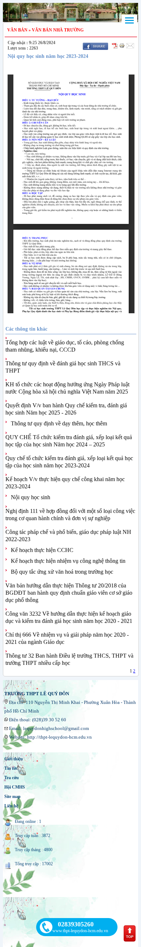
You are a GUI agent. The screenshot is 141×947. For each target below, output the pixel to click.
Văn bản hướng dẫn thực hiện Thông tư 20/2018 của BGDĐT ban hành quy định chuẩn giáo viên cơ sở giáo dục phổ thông (68, 592)
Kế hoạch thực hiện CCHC (42, 550)
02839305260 (76, 924)
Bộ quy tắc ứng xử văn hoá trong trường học (62, 572)
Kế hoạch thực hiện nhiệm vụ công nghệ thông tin (68, 561)
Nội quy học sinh (30, 497)
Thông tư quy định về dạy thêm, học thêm (59, 423)
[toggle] (129, 20)
